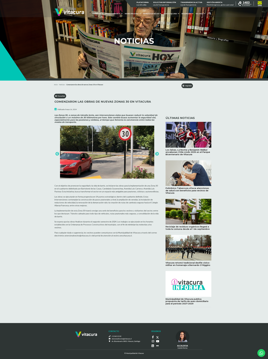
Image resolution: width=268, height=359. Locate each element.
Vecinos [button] (199, 14)
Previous (56, 153)
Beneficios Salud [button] (151, 14)
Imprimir (188, 86)
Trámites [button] (96, 14)
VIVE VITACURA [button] (170, 14)
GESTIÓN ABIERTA (220, 3)
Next (156, 153)
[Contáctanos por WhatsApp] (261, 353)
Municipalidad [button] (132, 14)
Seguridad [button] (186, 14)
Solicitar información (164, 3)
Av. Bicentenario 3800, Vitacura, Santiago (126, 341)
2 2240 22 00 (116, 336)
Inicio (56, 85)
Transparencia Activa (191, 3)
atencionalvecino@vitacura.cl (122, 339)
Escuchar (61, 96)
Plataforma (143, 3)
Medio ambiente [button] (112, 14)
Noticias (62, 85)
